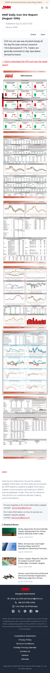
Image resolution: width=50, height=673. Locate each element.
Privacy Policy (25, 640)
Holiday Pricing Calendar (25, 647)
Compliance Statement (25, 636)
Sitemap (25, 659)
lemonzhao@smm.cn (21, 508)
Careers (25, 655)
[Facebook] (31, 611)
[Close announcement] (47, 2)
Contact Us (25, 651)
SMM (4, 472)
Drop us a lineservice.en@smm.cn (27, 598)
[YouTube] (37, 611)
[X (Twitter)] (19, 611)
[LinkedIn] (25, 611)
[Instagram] (13, 611)
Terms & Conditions (25, 644)
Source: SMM (12, 27)
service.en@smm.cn (21, 518)
